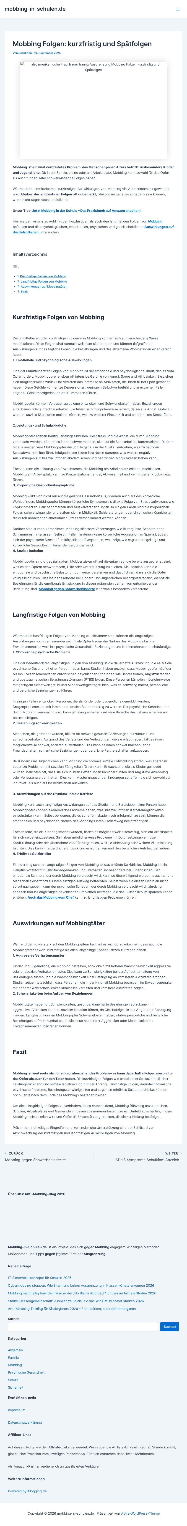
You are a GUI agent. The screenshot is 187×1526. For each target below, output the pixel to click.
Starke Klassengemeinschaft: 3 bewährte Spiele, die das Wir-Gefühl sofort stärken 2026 (76, 1301)
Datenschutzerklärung (25, 1422)
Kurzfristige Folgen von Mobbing (43, 276)
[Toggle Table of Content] (16, 267)
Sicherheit (15, 1387)
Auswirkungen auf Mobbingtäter (44, 286)
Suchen (13, 1319)
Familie (13, 1358)
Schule (13, 1380)
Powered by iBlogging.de (27, 1491)
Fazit (24, 291)
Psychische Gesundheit (26, 1372)
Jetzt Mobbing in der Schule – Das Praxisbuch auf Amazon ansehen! (86, 211)
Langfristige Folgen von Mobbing (44, 281)
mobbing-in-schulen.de (35, 8)
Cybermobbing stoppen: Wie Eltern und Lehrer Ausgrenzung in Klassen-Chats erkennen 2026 (81, 1285)
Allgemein (15, 1350)
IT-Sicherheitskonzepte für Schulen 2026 (39, 1278)
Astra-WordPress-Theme (140, 1513)
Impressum (16, 1410)
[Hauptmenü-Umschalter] (177, 9)
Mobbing (15, 1365)
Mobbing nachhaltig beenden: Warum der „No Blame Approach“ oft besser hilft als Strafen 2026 (82, 1293)
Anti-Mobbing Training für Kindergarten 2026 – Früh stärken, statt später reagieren (72, 1309)
